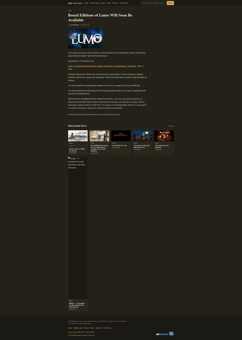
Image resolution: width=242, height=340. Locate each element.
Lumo (98, 114)
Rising (112, 114)
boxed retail (81, 114)
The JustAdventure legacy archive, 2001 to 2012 (81, 335)
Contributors (124, 3)
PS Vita (106, 114)
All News (171, 126)
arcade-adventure (73, 114)
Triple (118, 114)
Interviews (115, 3)
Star (115, 114)
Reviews (102, 3)
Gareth (89, 114)
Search (170, 3)
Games (87, 3)
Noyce (102, 114)
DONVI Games (73, 332)
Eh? (86, 114)
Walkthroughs (94, 3)
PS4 (109, 114)
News (108, 3)
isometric (93, 114)
